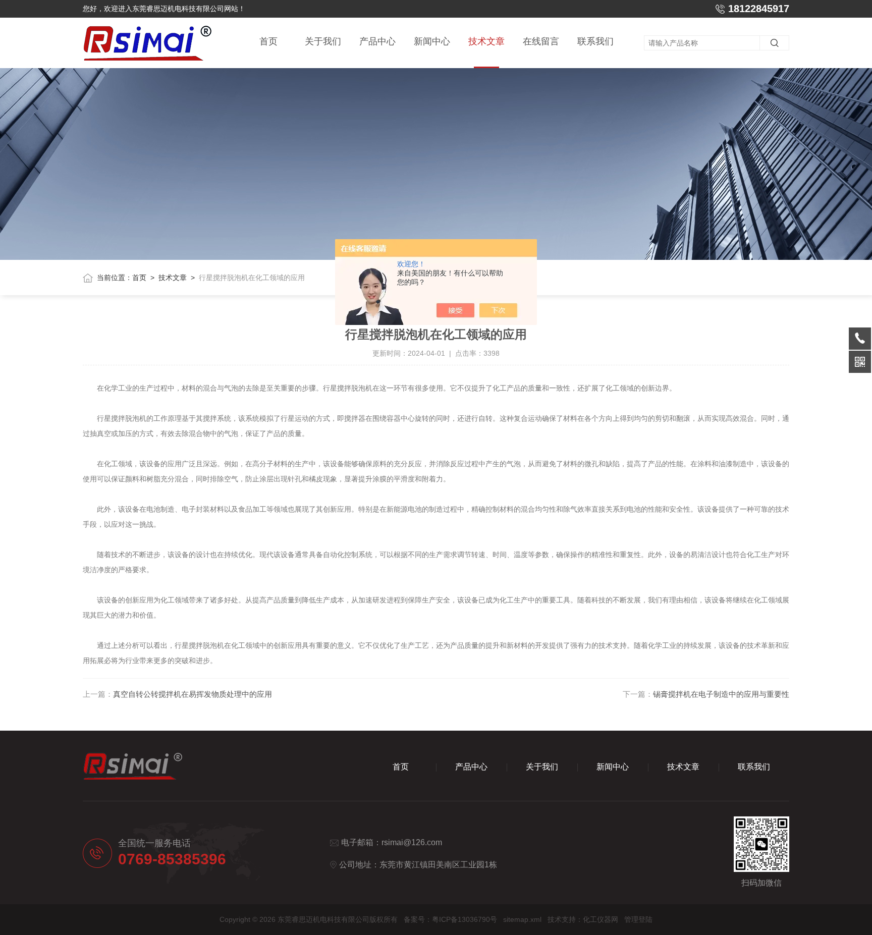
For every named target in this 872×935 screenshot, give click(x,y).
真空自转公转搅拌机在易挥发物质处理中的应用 (192, 694)
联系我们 (595, 41)
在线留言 (541, 41)
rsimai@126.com (412, 842)
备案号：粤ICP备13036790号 (450, 919)
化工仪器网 (600, 919)
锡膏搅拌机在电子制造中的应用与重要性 (721, 694)
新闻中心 (432, 41)
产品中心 (377, 41)
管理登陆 (638, 919)
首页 (268, 41)
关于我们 (323, 41)
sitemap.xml (522, 919)
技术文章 (486, 41)
